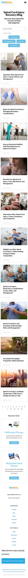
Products (14, 509)
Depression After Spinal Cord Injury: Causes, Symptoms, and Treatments (13, 216)
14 (21, 409)
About (14, 516)
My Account (21, 571)
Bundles (14, 541)
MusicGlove (14, 535)
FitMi (14, 531)
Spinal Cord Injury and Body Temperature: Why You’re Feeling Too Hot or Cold (13, 394)
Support (14, 522)
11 (11, 409)
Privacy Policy (14, 571)
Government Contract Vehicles (9, 569)
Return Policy (7, 571)
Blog (14, 513)
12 (14, 409)
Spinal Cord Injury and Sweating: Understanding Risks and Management (12, 326)
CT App (14, 545)
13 (18, 409)
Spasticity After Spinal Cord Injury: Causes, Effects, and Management (13, 77)
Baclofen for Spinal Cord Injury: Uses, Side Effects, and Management (13, 181)
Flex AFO (14, 538)
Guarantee (14, 519)
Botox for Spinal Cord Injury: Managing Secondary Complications (13, 111)
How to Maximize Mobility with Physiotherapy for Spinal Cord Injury (13, 146)
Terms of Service (22, 569)
